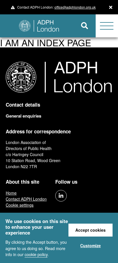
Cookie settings (20, 205)
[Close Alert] (110, 7)
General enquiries (23, 116)
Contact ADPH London (26, 199)
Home (11, 193)
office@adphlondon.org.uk (75, 7)
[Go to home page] (37, 25)
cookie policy (36, 254)
